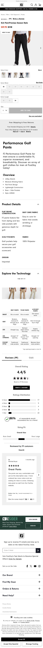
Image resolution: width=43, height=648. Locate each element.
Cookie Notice (25, 622)
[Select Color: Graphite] (27, 75)
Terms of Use (30, 620)
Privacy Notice (6, 604)
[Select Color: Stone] (3, 75)
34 (21, 87)
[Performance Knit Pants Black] (21, 50)
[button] (2, 4)
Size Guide (39, 82)
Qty (2, 107)
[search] (32, 4)
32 (9, 87)
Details (33, 127)
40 (3, 92)
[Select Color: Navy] (9, 75)
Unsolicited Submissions (9, 612)
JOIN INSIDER (33, 519)
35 (27, 87)
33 (15, 87)
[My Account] (36, 4)
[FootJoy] (21, 5)
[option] (21, 50)
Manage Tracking (32, 644)
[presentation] (12, 357)
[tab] (40, 5)
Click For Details (15, 559)
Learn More (13, 526)
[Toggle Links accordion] (21, 575)
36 (33, 87)
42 (9, 92)
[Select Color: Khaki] (15, 75)
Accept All (21, 639)
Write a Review (18, 19)
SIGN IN (33, 526)
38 (39, 87)
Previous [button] (2, 48)
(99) (10, 19)
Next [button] (40, 48)
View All (21, 450)
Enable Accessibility (21, 1)
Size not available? (35, 116)
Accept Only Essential (11, 644)
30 (3, 87)
